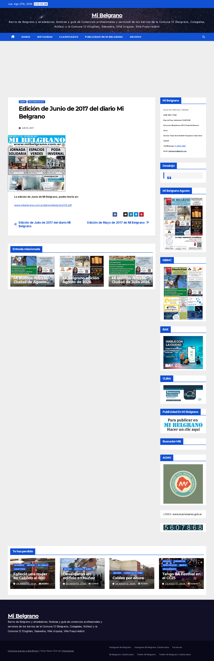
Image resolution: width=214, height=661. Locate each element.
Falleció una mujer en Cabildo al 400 (30, 576)
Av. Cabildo (43, 565)
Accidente (19, 565)
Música (183, 565)
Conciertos (179, 561)
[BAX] (183, 352)
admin (45, 583)
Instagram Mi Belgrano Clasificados (151, 647)
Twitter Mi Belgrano (146, 654)
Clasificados (68, 36)
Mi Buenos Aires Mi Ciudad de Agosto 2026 (30, 282)
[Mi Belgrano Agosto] (183, 223)
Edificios (79, 569)
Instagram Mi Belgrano (120, 647)
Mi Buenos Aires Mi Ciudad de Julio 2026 (131, 280)
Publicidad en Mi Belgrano (104, 36)
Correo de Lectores (133, 573)
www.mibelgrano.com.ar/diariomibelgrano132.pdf (43, 205)
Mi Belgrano (107, 15)
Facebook (177, 647)
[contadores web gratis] (183, 527)
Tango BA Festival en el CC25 (181, 576)
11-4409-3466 (180, 146)
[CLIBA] (183, 393)
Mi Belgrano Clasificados (121, 654)
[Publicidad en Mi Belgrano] (183, 424)
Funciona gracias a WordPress (23, 651)
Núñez (89, 569)
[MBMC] (183, 293)
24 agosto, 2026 (125, 583)
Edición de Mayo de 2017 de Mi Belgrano (116, 222)
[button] (203, 36)
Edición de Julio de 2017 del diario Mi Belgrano (45, 224)
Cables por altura (128, 578)
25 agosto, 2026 (26, 583)
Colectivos (19, 569)
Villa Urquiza (169, 569)
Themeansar (67, 651)
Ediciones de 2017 (36, 102)
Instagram (44, 36)
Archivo (135, 36)
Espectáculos (170, 565)
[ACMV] (183, 483)
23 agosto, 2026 (175, 583)
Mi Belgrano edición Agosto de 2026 (81, 280)
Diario (25, 36)
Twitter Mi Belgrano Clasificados (175, 654)
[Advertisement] (107, 64)
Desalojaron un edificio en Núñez (79, 576)
